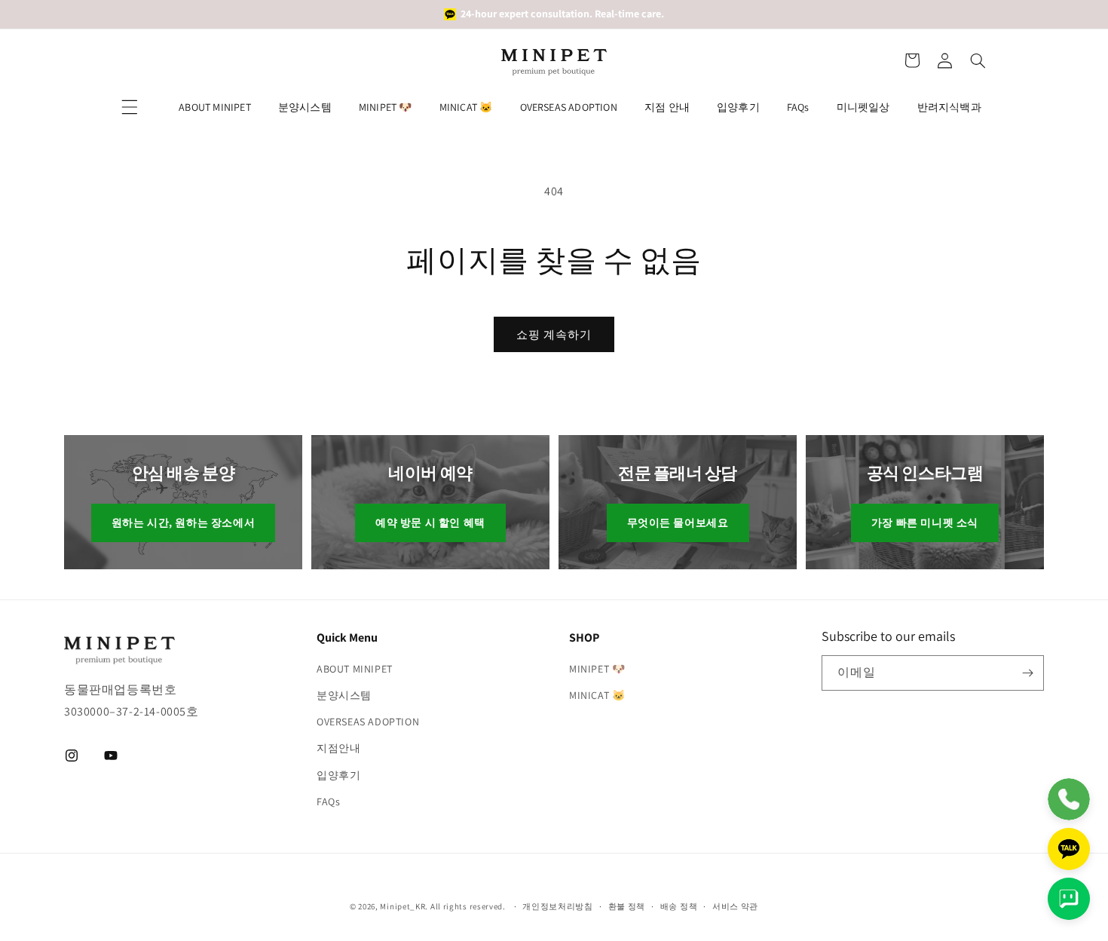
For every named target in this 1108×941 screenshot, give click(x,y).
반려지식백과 (949, 107)
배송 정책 (679, 906)
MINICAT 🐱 (466, 107)
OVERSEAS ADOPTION (568, 107)
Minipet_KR (402, 906)
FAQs (798, 107)
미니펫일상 (863, 107)
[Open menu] (129, 107)
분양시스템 (305, 107)
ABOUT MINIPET (215, 107)
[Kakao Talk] (1069, 849)
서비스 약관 (735, 906)
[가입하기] (1027, 673)
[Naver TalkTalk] (1069, 899)
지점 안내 (667, 107)
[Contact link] (1069, 799)
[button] (912, 60)
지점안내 (338, 748)
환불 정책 (627, 906)
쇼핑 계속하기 (554, 334)
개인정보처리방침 (557, 906)
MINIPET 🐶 (385, 107)
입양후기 (738, 107)
